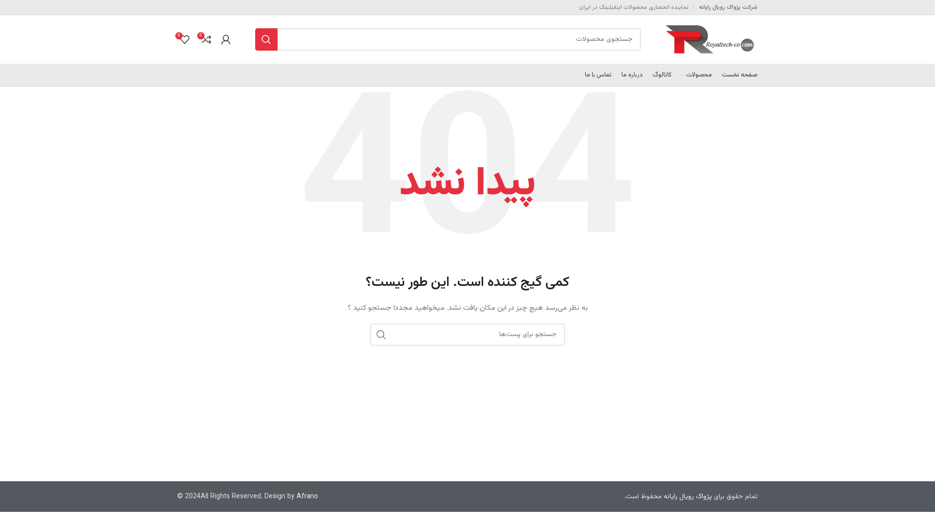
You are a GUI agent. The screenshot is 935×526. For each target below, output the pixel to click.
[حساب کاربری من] (226, 39)
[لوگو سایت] (711, 40)
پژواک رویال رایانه (688, 496)
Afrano (307, 496)
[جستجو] (266, 39)
